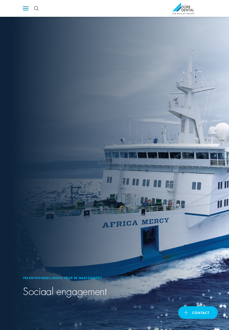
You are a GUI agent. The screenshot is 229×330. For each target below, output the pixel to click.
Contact (200, 312)
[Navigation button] (25, 8)
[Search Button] (36, 8)
